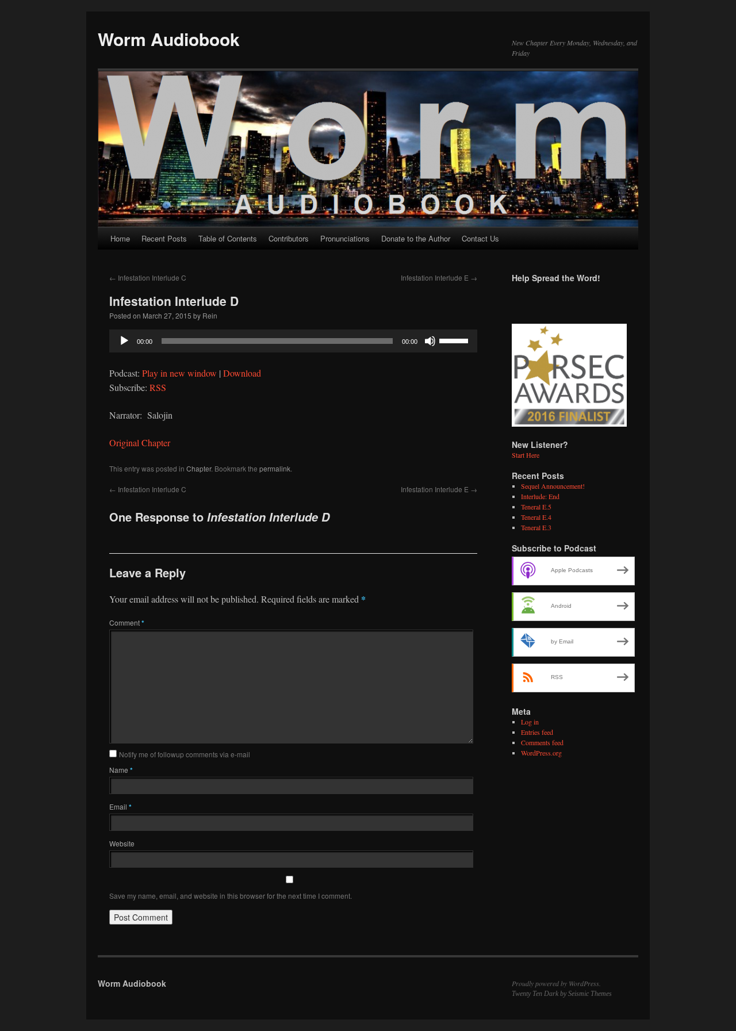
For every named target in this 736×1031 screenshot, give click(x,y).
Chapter (198, 468)
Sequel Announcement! (553, 485)
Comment (126, 622)
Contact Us (480, 238)
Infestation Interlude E (439, 277)
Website (122, 843)
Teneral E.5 (536, 506)
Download (242, 373)
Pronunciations (345, 238)
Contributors (289, 238)
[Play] (124, 341)
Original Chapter (139, 442)
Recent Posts (164, 238)
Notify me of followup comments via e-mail (184, 754)
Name (121, 770)
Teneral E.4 (536, 517)
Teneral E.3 (536, 527)
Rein (209, 315)
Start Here (525, 454)
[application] (293, 340)
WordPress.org (541, 752)
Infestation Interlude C (147, 277)
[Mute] (430, 341)
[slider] (455, 339)
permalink (274, 468)
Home (120, 238)
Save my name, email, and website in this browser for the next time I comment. (230, 895)
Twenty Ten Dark (535, 994)
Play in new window (179, 373)
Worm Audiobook (169, 38)
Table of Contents (227, 238)
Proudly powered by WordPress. (556, 983)
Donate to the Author (415, 238)
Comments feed (542, 742)
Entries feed (537, 732)
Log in (530, 721)
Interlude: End (540, 496)
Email (120, 806)
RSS (158, 387)
